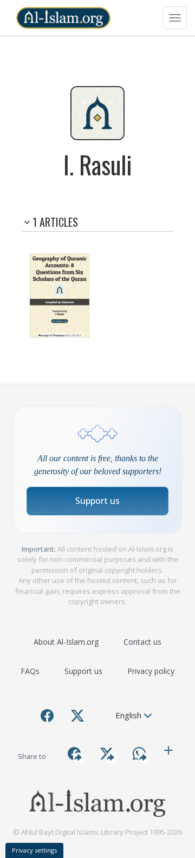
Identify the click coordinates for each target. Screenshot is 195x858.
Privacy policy (150, 671)
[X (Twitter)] (77, 716)
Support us (97, 501)
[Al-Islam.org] (63, 18)
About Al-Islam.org (66, 642)
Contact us (142, 642)
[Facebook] (47, 716)
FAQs (30, 671)
